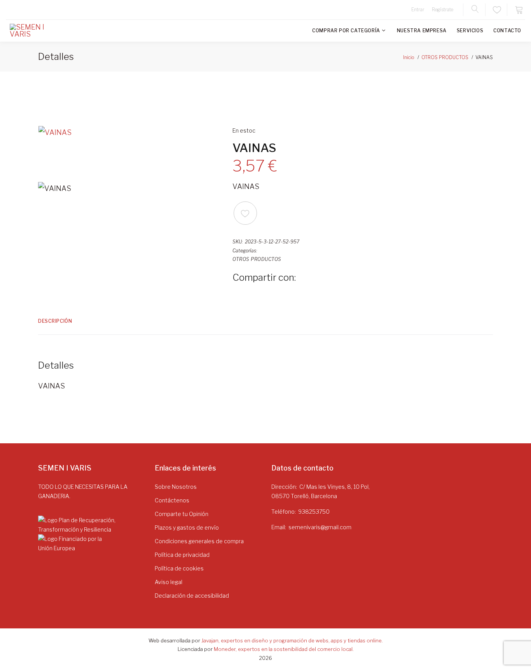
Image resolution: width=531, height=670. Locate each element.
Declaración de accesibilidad (192, 595)
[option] (129, 150)
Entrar (417, 9)
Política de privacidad (182, 554)
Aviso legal (168, 582)
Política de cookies (179, 568)
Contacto (507, 30)
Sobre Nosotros (176, 486)
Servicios (470, 30)
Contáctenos (172, 500)
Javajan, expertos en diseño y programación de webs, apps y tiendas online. (292, 640)
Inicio (408, 57)
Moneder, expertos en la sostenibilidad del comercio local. (284, 649)
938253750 (314, 511)
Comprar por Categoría (346, 30)
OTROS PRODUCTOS (444, 57)
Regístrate (442, 9)
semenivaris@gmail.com (319, 527)
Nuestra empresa (422, 30)
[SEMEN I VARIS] (33, 31)
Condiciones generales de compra (199, 541)
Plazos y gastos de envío (187, 527)
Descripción (55, 321)
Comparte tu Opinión (181, 514)
